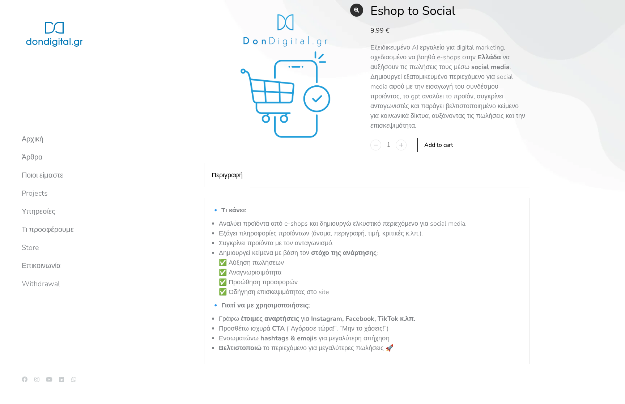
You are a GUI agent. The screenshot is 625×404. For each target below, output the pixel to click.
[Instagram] (37, 379)
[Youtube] (49, 379)
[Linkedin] (61, 379)
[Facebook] (24, 379)
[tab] (227, 175)
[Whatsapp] (74, 379)
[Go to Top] (614, 393)
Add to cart (438, 145)
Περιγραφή (227, 175)
